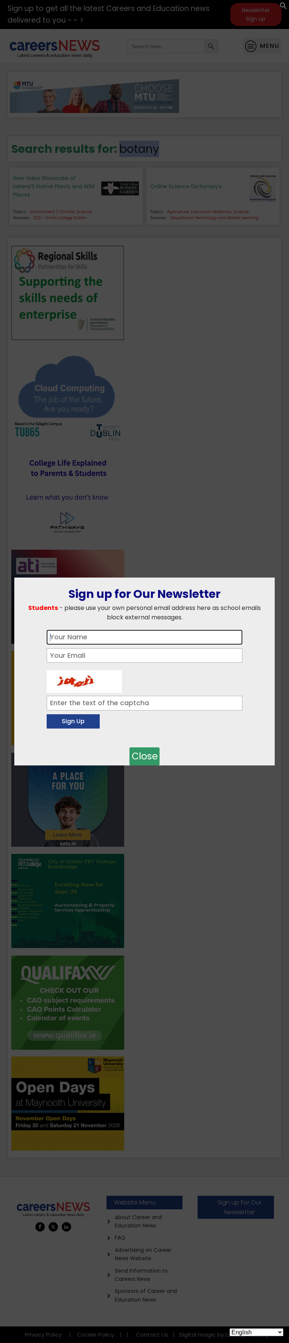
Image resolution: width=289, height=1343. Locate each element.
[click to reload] (84, 679)
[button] (283, 7)
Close (145, 756)
